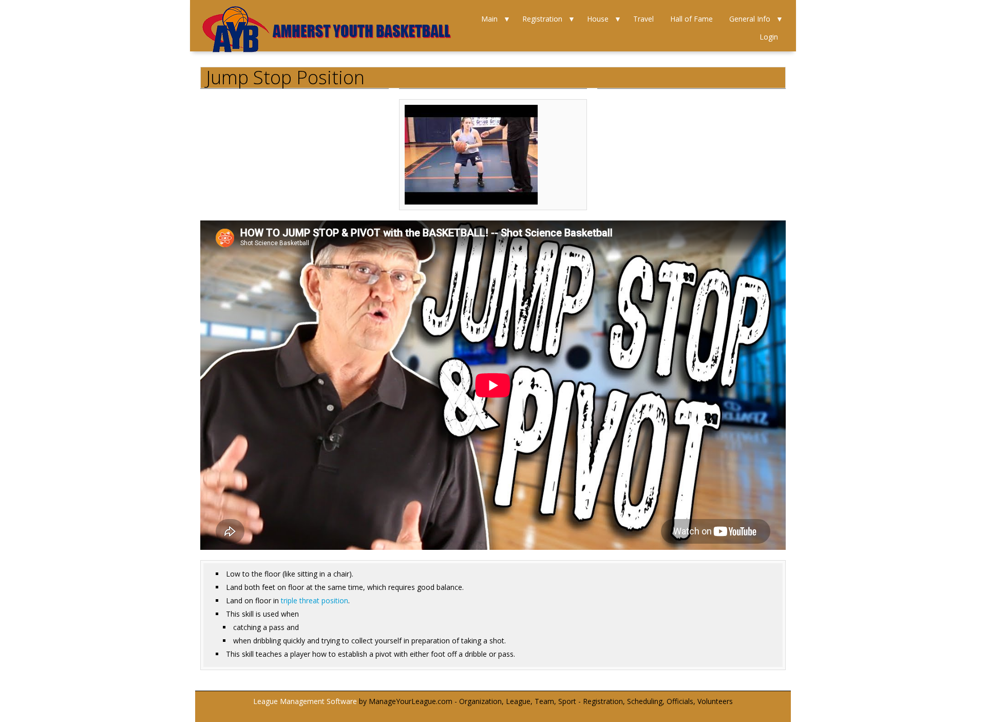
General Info (749, 19)
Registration (542, 19)
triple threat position (314, 600)
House (598, 19)
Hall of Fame (691, 19)
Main (489, 19)
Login (769, 37)
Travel (643, 19)
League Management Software (305, 701)
